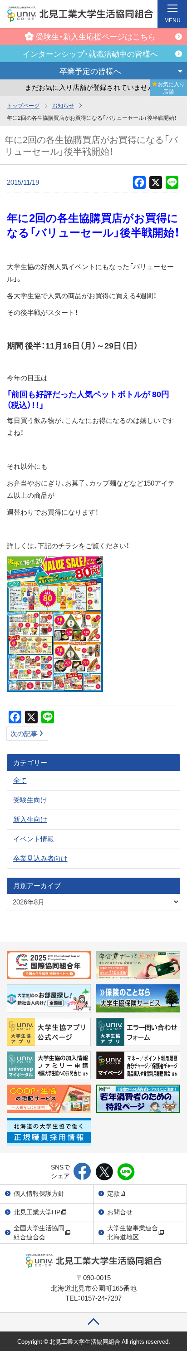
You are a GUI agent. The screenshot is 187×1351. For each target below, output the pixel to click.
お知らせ (63, 105)
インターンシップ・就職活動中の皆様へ (90, 53)
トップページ (23, 105)
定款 (113, 1193)
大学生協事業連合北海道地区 (132, 1232)
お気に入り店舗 (171, 87)
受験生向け (30, 800)
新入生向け (30, 819)
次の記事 (24, 733)
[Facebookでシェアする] (82, 1172)
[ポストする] (104, 1172)
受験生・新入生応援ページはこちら (96, 36)
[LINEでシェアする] (126, 1172)
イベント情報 (33, 839)
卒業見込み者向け (40, 858)
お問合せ (120, 1211)
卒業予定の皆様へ (90, 70)
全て (20, 780)
